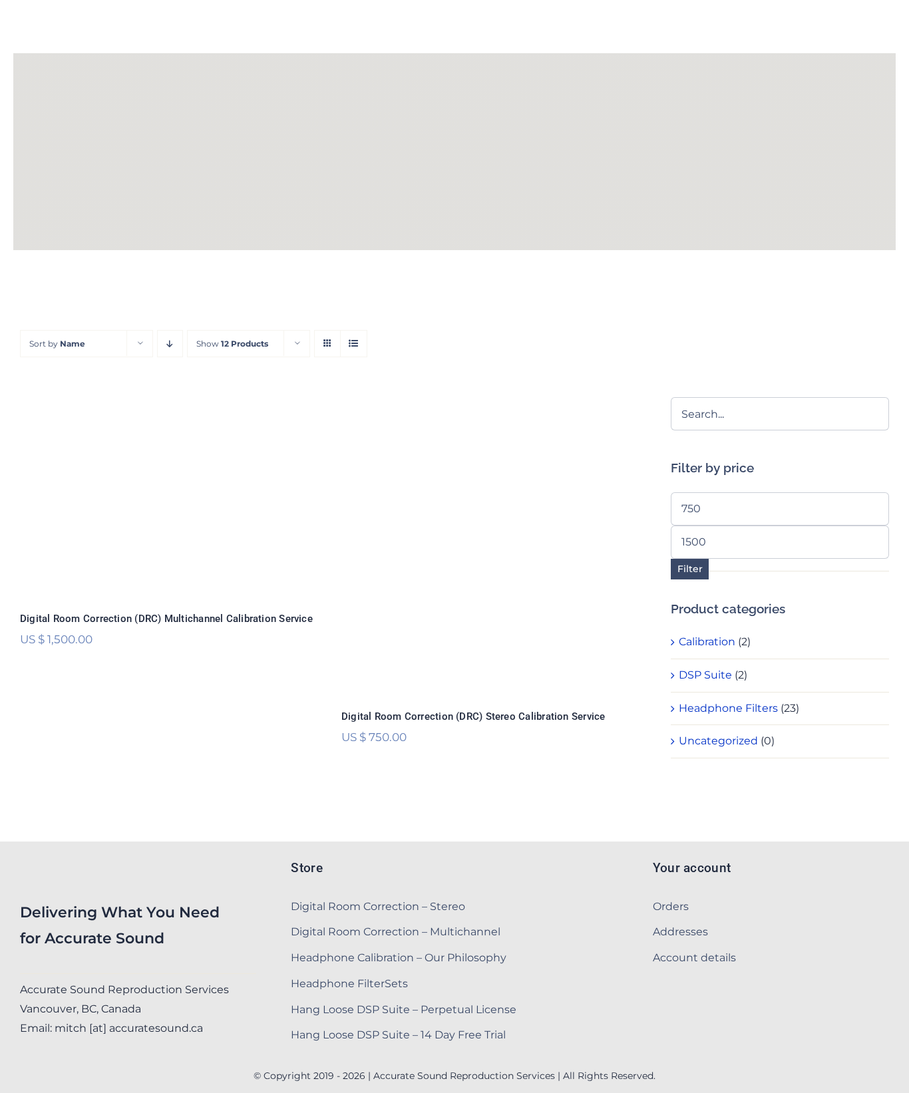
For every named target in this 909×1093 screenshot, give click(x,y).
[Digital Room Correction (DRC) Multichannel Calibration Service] (167, 495)
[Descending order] (170, 343)
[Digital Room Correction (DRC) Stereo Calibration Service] (488, 544)
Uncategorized (718, 740)
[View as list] (354, 344)
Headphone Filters (728, 708)
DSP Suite (705, 675)
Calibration (707, 641)
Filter (690, 569)
